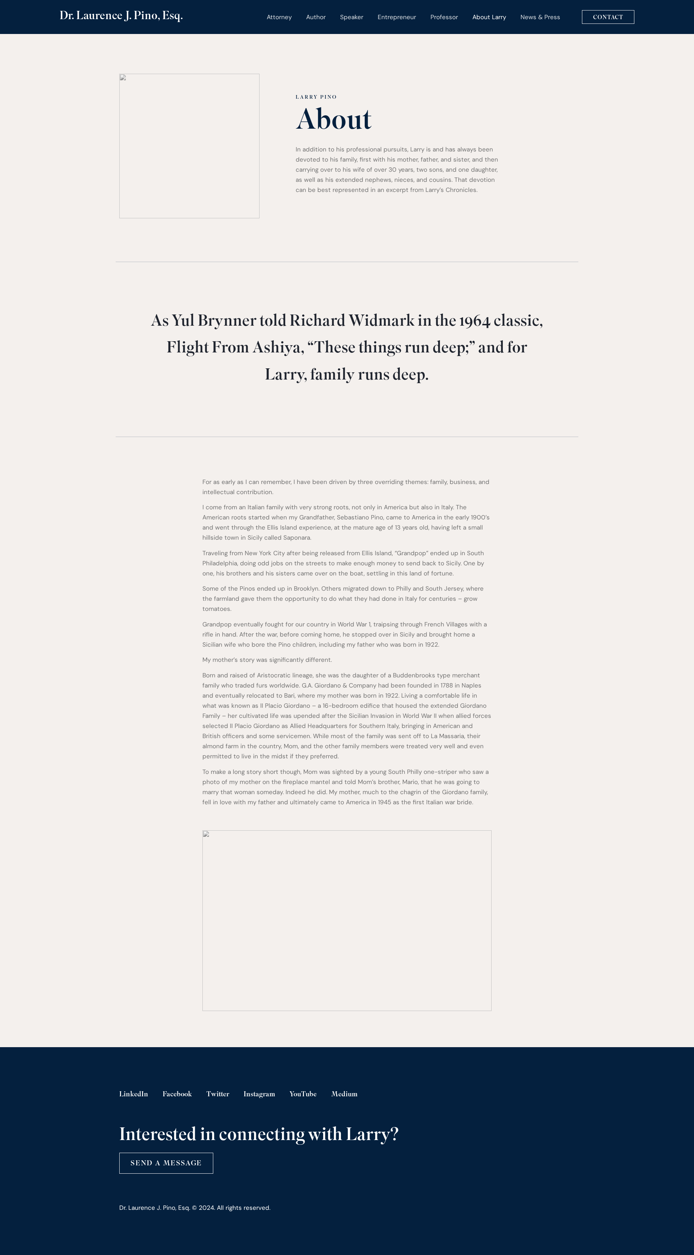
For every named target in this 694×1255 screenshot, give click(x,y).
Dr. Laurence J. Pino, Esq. (121, 17)
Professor (444, 17)
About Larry (489, 17)
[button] (166, 1163)
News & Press (540, 17)
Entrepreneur (397, 17)
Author (316, 17)
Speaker (351, 17)
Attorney (279, 17)
